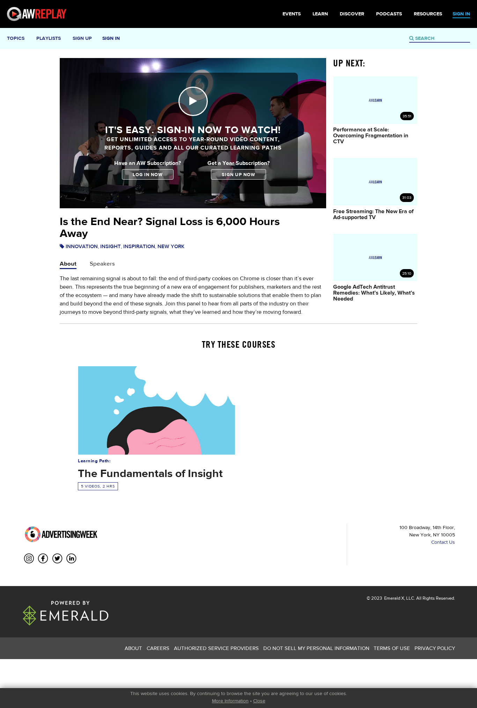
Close (259, 700)
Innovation (82, 246)
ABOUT (133, 648)
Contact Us (443, 542)
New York (170, 246)
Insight (110, 246)
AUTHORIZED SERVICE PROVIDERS (216, 648)
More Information (230, 700)
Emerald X (393, 598)
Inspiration (139, 246)
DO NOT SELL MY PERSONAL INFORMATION (316, 648)
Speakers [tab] (102, 263)
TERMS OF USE (392, 648)
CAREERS (158, 648)
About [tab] (68, 263)
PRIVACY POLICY (434, 648)
